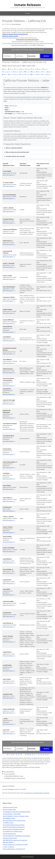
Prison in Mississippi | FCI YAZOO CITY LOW (15, 844)
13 (39, 754)
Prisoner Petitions (9, 771)
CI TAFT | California (8, 847)
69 (30, 754)
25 (18, 754)
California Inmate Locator (10, 807)
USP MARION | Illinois (9, 818)
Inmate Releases (27, 5)
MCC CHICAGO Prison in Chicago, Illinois (14, 820)
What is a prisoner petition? (14, 148)
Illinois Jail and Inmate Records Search (13, 829)
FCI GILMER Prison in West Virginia (12, 831)
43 (43, 754)
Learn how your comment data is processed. (36, 793)
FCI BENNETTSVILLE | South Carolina (14, 778)
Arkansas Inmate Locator (10, 838)
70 (32, 754)
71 (35, 754)
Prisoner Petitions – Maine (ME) (11, 814)
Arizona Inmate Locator (9, 809)
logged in (12, 789)
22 (12, 754)
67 (25, 754)
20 (7, 754)
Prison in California (9, 774)
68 (28, 754)
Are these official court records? (15, 156)
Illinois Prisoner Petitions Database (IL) (14, 827)
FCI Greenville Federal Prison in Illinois (13, 825)
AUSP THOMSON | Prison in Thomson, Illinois (16, 816)
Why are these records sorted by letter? (17, 152)
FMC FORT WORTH (8, 842)
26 (21, 754)
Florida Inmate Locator (9, 833)
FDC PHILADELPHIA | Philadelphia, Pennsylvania (16, 836)
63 (48, 754)
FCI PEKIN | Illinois (8, 822)
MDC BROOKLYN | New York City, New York (15, 840)
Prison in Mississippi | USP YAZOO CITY (14, 849)
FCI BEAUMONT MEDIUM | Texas (13, 776)
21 (9, 754)
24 (16, 754)
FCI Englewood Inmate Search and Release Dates (16, 812)
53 (46, 754)
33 (41, 754)
